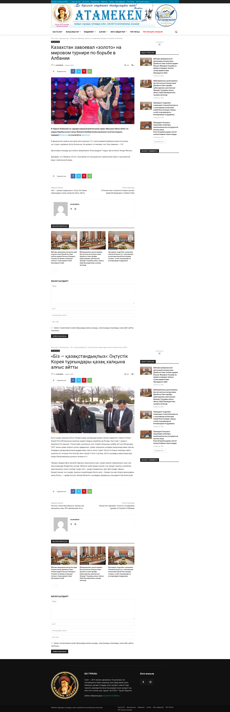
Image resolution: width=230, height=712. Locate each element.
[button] (176, 32)
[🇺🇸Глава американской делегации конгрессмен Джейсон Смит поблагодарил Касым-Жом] (64, 240)
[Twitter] (78, 71)
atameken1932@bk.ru (111, 696)
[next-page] (56, 270)
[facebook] (71, 208)
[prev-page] (52, 270)
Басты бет (54, 38)
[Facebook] (73, 71)
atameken (59, 65)
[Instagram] (150, 682)
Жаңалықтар (64, 38)
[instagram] (75, 208)
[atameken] (52, 65)
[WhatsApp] (89, 71)
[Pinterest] (84, 71)
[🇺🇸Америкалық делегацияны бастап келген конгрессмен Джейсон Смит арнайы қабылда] (93, 240)
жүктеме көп (158, 142)
